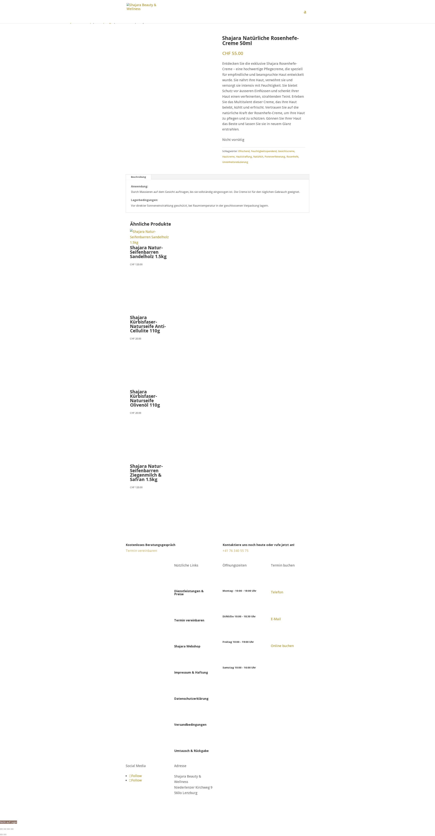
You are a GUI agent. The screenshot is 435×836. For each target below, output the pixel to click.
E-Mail (276, 619)
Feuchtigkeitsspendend (264, 151)
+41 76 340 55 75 (235, 550)
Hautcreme (228, 156)
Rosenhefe (292, 156)
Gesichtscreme (286, 151)
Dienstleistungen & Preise (189, 592)
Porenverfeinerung (275, 156)
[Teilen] (8, 829)
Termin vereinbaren (189, 620)
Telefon (277, 592)
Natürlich (258, 156)
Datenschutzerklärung (191, 698)
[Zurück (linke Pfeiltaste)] (1, 834)
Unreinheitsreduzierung (235, 162)
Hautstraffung (244, 156)
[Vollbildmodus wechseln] (5, 829)
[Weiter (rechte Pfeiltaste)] (5, 834)
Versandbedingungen (190, 724)
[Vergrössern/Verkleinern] (1, 829)
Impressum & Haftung (191, 672)
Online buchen (282, 646)
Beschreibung (138, 176)
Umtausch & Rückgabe (191, 751)
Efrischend (244, 151)
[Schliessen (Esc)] (12, 829)
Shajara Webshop (187, 646)
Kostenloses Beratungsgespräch (150, 545)
